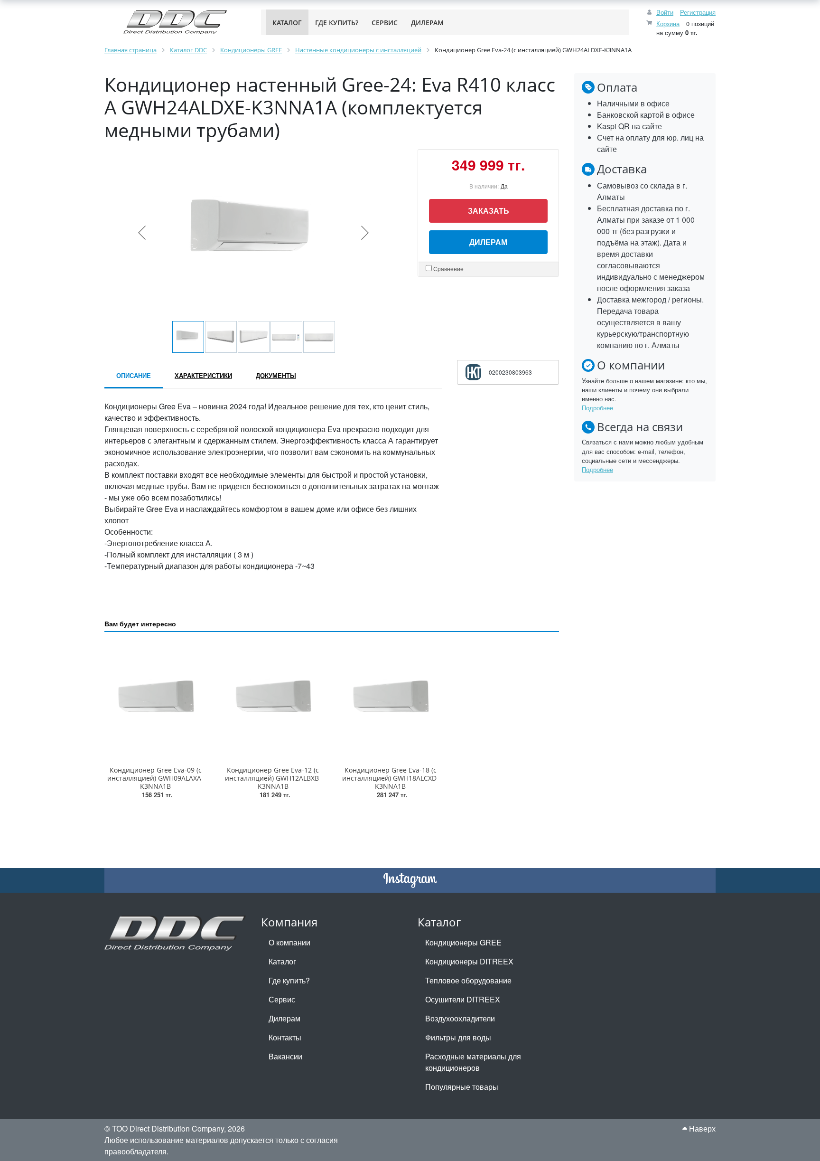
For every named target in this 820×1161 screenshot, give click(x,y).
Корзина (668, 23)
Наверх (701, 1128)
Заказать (488, 210)
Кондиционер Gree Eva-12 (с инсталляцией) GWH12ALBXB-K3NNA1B (273, 778)
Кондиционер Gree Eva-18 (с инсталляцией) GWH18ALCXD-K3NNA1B (390, 778)
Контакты (285, 1037)
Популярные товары (461, 1086)
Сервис (282, 999)
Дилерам (488, 241)
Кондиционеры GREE (463, 942)
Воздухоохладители (460, 1018)
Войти (664, 12)
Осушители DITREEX (462, 999)
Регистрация (698, 12)
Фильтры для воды (458, 1037)
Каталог (282, 961)
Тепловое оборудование (468, 980)
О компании (289, 942)
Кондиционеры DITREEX (469, 961)
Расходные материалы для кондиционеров (473, 1062)
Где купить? (289, 980)
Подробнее (597, 407)
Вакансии (285, 1056)
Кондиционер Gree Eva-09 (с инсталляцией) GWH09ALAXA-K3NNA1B (155, 778)
